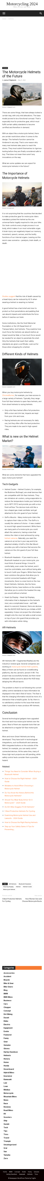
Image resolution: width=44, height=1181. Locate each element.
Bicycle (7, 980)
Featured (7, 1035)
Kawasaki (8, 1079)
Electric (7, 1024)
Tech (6, 1127)
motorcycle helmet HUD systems (24, 667)
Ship (5, 1121)
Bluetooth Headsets (25, 884)
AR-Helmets (12, 884)
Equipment (8, 1028)
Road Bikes (8, 1110)
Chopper (7, 1007)
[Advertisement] (22, 43)
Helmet (18, 886)
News (6, 1100)
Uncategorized (10, 1145)
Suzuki (6, 1124)
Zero (6, 1158)
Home (4, 19)
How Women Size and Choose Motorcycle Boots (32, 900)
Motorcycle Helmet (9, 889)
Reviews (7, 1107)
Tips (5, 1131)
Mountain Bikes (10, 1097)
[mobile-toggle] (3, 13)
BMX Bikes (8, 997)
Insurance (8, 1076)
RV (5, 1114)
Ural (5, 1148)
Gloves (7, 1048)
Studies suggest (8, 296)
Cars (6, 1004)
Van (5, 1151)
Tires (6, 1134)
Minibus (7, 1090)
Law (5, 1083)
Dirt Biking (8, 1014)
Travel (6, 1138)
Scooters (8, 1117)
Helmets (11, 19)
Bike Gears (8, 987)
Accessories (9, 973)
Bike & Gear (9, 983)
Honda (6, 1066)
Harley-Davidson (11, 1052)
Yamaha (7, 1155)
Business (7, 1000)
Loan (6, 1086)
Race (6, 1103)
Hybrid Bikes (9, 1072)
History (7, 1059)
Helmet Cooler (27, 886)
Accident (7, 976)
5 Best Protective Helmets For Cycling (12, 900)
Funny (6, 1038)
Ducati (6, 1018)
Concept (7, 1011)
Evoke (6, 1031)
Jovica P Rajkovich (10, 80)
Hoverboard (9, 1069)
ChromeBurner (8, 395)
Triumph (7, 1141)
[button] (41, 13)
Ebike (6, 1021)
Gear (6, 1042)
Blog (5, 990)
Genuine (7, 1045)
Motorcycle (8, 1093)
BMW (6, 994)
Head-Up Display (8, 886)
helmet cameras (11, 538)
